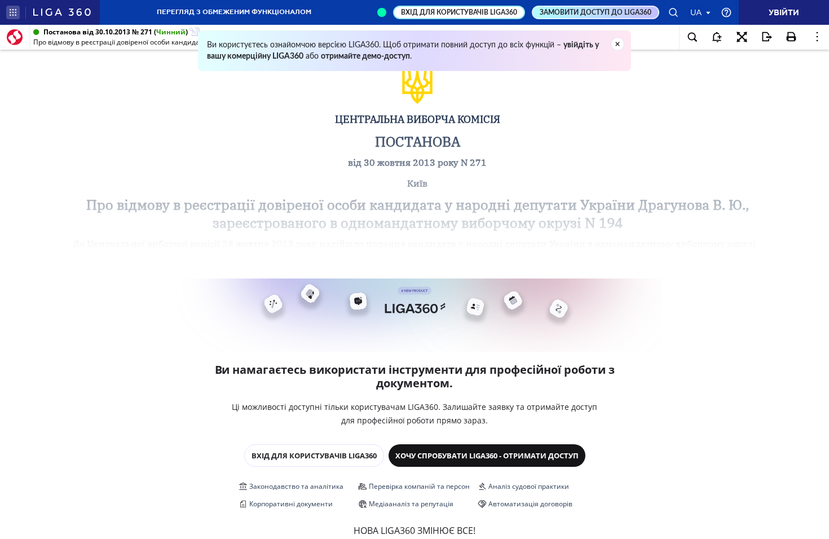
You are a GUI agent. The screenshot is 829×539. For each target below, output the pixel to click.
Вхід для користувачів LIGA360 (314, 455)
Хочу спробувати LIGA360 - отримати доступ (487, 455)
